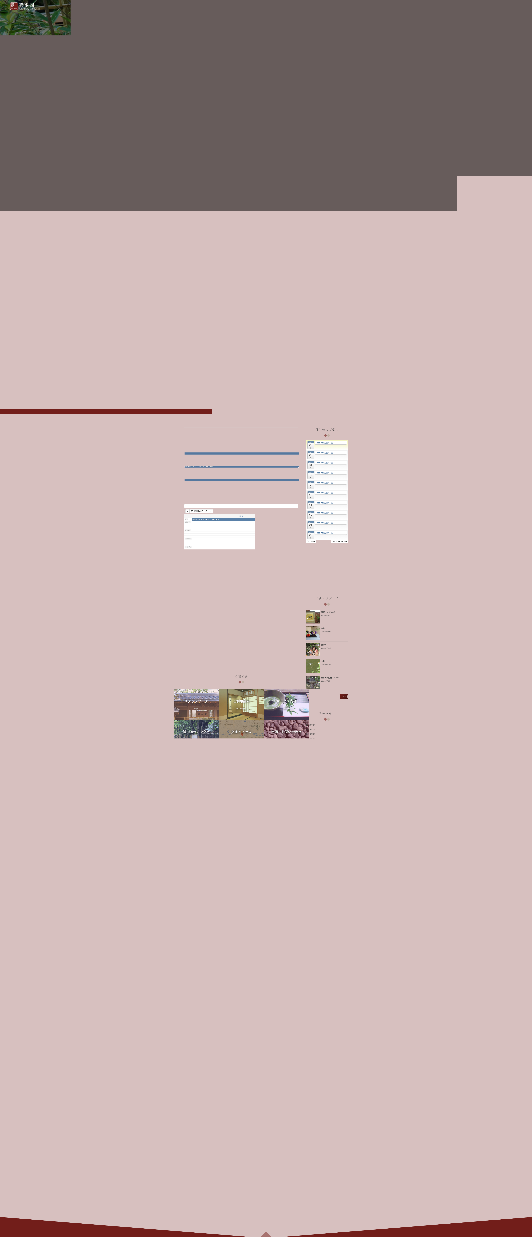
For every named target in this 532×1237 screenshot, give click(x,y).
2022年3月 (311, 965)
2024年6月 (311, 843)
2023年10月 (311, 879)
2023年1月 (310, 919)
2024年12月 (311, 815)
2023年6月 (311, 897)
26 (215, 495)
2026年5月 (311, 738)
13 (232, 469)
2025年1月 (310, 811)
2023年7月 (311, 892)
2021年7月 (310, 1001)
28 (248, 495)
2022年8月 (311, 942)
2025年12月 (311, 761)
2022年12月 (311, 924)
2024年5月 (311, 847)
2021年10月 (311, 987)
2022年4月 (311, 960)
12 (215, 469)
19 (215, 482)
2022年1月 (310, 974)
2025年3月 (311, 802)
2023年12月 (311, 870)
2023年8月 (311, 888)
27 (232, 495)
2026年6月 (311, 734)
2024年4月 (311, 852)
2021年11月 (311, 983)
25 (199, 491)
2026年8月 (311, 725)
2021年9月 (310, 992)
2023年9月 (311, 883)
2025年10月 (311, 770)
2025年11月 (311, 766)
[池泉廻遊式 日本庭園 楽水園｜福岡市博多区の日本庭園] (26, 6)
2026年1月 (310, 757)
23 (280, 482)
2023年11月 (311, 874)
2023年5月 (311, 901)
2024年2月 (311, 861)
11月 (197, 431)
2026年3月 (311, 748)
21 (248, 482)
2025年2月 (311, 806)
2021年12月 (311, 978)
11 (199, 465)
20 (232, 482)
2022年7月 (311, 946)
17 (297, 468)
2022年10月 (311, 933)
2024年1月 (310, 865)
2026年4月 (311, 743)
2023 (225, 431)
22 (264, 482)
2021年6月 (310, 1005)
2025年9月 (311, 775)
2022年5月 (311, 955)
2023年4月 (311, 906)
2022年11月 (311, 928)
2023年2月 (311, 915)
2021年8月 (310, 996)
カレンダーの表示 (339, 541)
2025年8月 (311, 779)
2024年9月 (311, 829)
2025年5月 (311, 793)
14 (248, 469)
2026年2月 (311, 752)
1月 (217, 431)
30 (280, 496)
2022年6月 (311, 951)
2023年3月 (311, 910)
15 (264, 469)
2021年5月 (310, 1010)
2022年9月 (311, 937)
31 (297, 496)
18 (199, 478)
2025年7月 (311, 784)
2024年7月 (311, 838)
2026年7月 (311, 730)
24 (297, 482)
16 (280, 469)
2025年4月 (311, 797)
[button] (311, 541)
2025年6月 (311, 788)
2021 (190, 431)
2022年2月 (311, 969)
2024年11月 (311, 820)
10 (297, 456)
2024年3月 (311, 856)
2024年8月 (311, 833)
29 (264, 496)
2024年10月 (311, 824)
